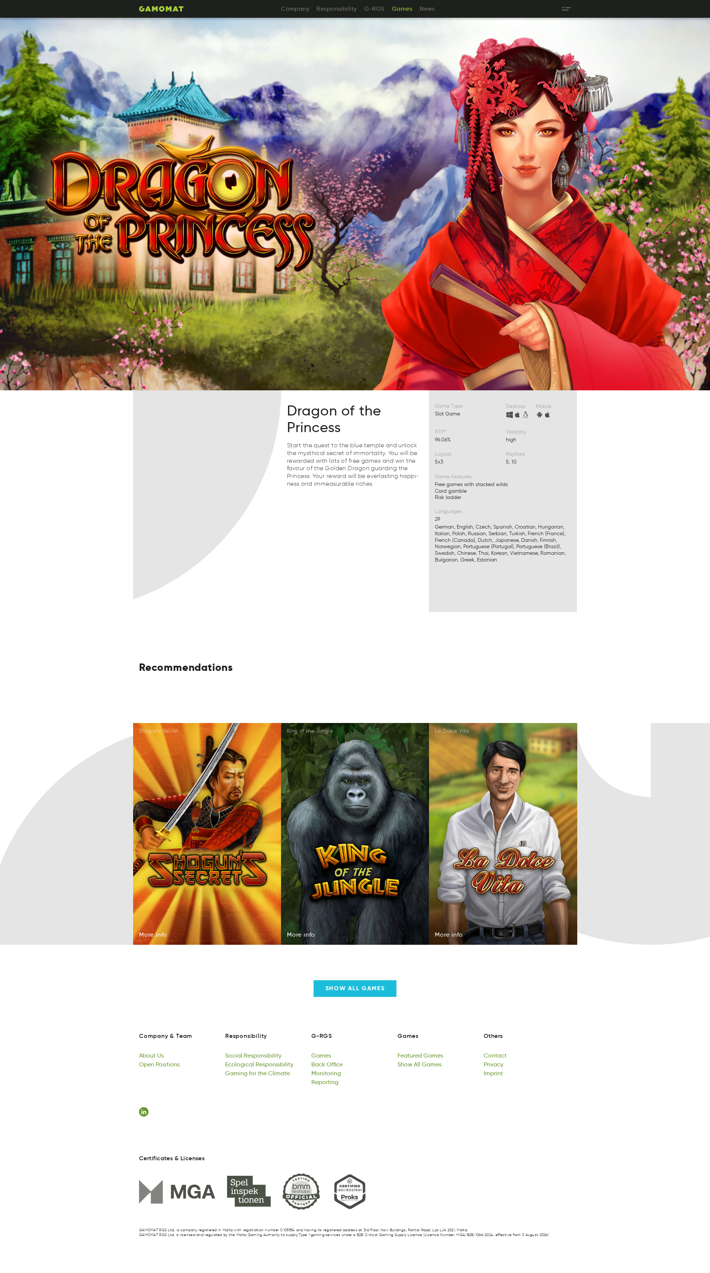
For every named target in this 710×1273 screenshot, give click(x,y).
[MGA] (177, 1192)
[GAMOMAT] (161, 9)
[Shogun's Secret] (207, 834)
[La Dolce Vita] (503, 834)
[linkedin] (145, 1112)
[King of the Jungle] (355, 834)
